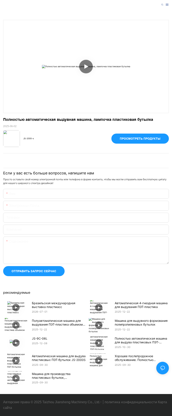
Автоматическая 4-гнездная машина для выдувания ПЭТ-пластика (141, 305)
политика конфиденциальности (131, 402)
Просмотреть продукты (140, 138)
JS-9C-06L (39, 338)
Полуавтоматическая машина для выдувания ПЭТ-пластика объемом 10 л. (57, 322)
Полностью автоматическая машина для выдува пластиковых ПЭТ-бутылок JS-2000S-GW (141, 340)
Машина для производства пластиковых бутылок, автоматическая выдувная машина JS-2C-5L (57, 376)
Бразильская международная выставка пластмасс (53, 305)
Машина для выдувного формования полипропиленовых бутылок (141, 322)
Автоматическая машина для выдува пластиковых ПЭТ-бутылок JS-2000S (59, 358)
